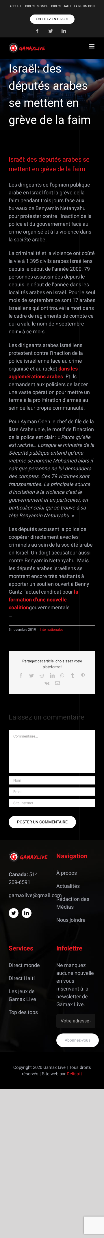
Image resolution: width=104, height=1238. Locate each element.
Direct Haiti (22, 978)
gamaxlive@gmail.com (35, 895)
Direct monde (24, 965)
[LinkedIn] (26, 913)
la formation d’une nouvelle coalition (43, 600)
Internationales (51, 629)
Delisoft (74, 1074)
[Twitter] (13, 913)
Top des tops (23, 1012)
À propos (66, 873)
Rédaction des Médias (72, 903)
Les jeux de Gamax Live (22, 995)
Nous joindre (71, 920)
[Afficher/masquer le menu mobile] (92, 46)
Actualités (68, 886)
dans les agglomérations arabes (43, 373)
